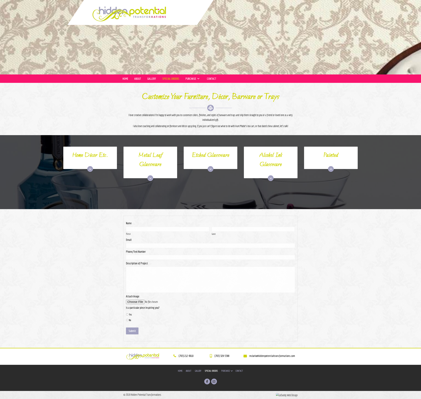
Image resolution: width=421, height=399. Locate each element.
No (130, 320)
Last (214, 233)
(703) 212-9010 (186, 356)
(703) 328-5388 (221, 356)
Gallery (198, 371)
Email (128, 240)
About (188, 371)
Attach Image (132, 296)
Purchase (225, 371)
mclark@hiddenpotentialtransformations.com (272, 356)
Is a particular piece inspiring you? (142, 307)
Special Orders (211, 371)
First (128, 233)
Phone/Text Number (136, 251)
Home (180, 371)
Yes (130, 314)
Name (129, 223)
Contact (239, 371)
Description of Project (137, 263)
